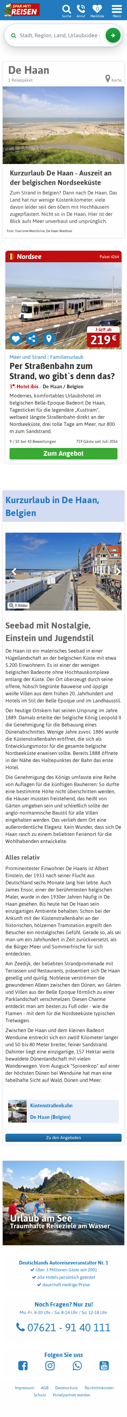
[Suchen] (113, 35)
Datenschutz (66, 1387)
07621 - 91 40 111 (68, 1327)
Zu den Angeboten (63, 1137)
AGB (44, 1387)
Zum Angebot (63, 453)
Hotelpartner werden (71, 1395)
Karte (116, 80)
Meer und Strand (27, 357)
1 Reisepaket (20, 80)
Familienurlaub (67, 357)
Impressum (24, 1387)
